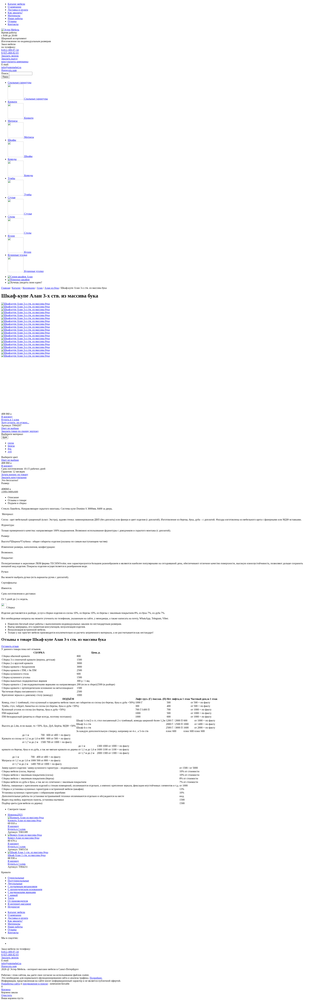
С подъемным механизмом (22, 886)
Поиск (5, 73)
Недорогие (14, 906)
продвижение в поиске (35, 983)
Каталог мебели (16, 4)
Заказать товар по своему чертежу (20, 431)
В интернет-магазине (19, 903)
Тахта (11, 898)
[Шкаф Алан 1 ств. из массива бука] (158, 852)
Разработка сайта (10, 983)
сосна (11, 443)
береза (11, 445)
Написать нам (9, 70)
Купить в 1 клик (10, 419)
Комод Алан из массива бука (23, 837)
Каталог (16, 288)
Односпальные (16, 877)
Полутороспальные (18, 880)
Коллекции (29, 288)
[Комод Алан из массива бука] (158, 835)
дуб (10, 451)
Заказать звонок (10, 55)
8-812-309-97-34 (10, 50)
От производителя (18, 901)
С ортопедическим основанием (25, 889)
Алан (40, 288)
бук (9, 448)
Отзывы (12, 21)
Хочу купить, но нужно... (15, 422)
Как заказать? (15, 12)
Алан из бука (52, 288)
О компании (14, 6)
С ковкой (13, 895)
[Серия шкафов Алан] (20, 276)
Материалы (14, 15)
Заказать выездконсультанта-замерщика (14, 60)
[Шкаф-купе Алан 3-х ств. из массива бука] (25, 303)
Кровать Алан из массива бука (24, 820)
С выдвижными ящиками (22, 892)
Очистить (6, 995)
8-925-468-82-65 (10, 53)
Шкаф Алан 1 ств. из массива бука (27, 855)
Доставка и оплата (18, 9)
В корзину (7, 416)
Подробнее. (96, 978)
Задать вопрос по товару (14, 474)
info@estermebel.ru (11, 67)
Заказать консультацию (14, 477)
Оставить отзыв (10, 646)
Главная (5, 288)
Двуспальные (15, 883)
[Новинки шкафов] (19, 279)
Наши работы (15, 18)
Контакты (13, 24)
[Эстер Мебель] (10, 29)
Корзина (5, 989)
